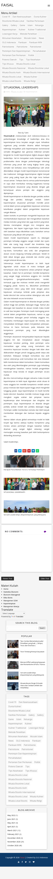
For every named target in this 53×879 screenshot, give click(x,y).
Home (5, 589)
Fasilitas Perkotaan (35, 21)
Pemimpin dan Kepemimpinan (16, 51)
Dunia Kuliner (40, 16)
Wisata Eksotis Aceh (11, 72)
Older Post (45, 578)
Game (22, 25)
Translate (19, 616)
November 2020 (13, 842)
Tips (21, 59)
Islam (30, 25)
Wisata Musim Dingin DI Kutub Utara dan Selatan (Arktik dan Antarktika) (31, 685)
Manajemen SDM (10, 600)
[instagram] (29, 862)
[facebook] (22, 862)
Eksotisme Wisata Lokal (13, 21)
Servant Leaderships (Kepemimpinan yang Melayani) (25, 515)
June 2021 (11, 819)
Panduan (22, 42)
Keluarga (39, 25)
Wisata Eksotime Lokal (38, 68)
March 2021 (12, 830)
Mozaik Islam (30, 38)
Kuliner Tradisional (37, 29)
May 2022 (11, 815)
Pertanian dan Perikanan (14, 55)
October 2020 (12, 845)
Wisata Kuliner (30, 76)
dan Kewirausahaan (22, 16)
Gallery (14, 25)
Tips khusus (8, 64)
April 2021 (11, 826)
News (41, 38)
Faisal (7, 4)
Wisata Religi (30, 81)
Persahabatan (39, 51)
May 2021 (11, 823)
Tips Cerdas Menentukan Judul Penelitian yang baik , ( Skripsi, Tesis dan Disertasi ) (31, 643)
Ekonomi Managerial (11, 595)
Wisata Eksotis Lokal (25, 64)
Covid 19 (6, 16)
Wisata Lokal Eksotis (11, 81)
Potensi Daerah (9, 59)
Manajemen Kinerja (11, 606)
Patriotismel (35, 46)
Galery (5, 25)
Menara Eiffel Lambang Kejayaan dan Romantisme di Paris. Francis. (32, 663)
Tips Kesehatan (33, 59)
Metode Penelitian (28, 33)
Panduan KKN (35, 42)
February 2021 (13, 834)
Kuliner (22, 29)
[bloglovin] (33, 862)
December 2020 (13, 838)
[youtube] (18, 862)
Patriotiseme (8, 46)
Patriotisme (22, 46)
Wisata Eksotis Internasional (36, 72)
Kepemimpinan (9, 29)
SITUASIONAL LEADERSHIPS (14, 492)
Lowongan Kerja (9, 33)
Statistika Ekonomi (10, 592)
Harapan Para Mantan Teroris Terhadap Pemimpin (24, 470)
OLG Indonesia (9, 42)
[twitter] (25, 862)
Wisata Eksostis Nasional (13, 68)
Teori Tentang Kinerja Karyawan (32, 652)
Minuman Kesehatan (11, 38)
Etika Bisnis (7, 597)
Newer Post (7, 578)
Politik (31, 55)
